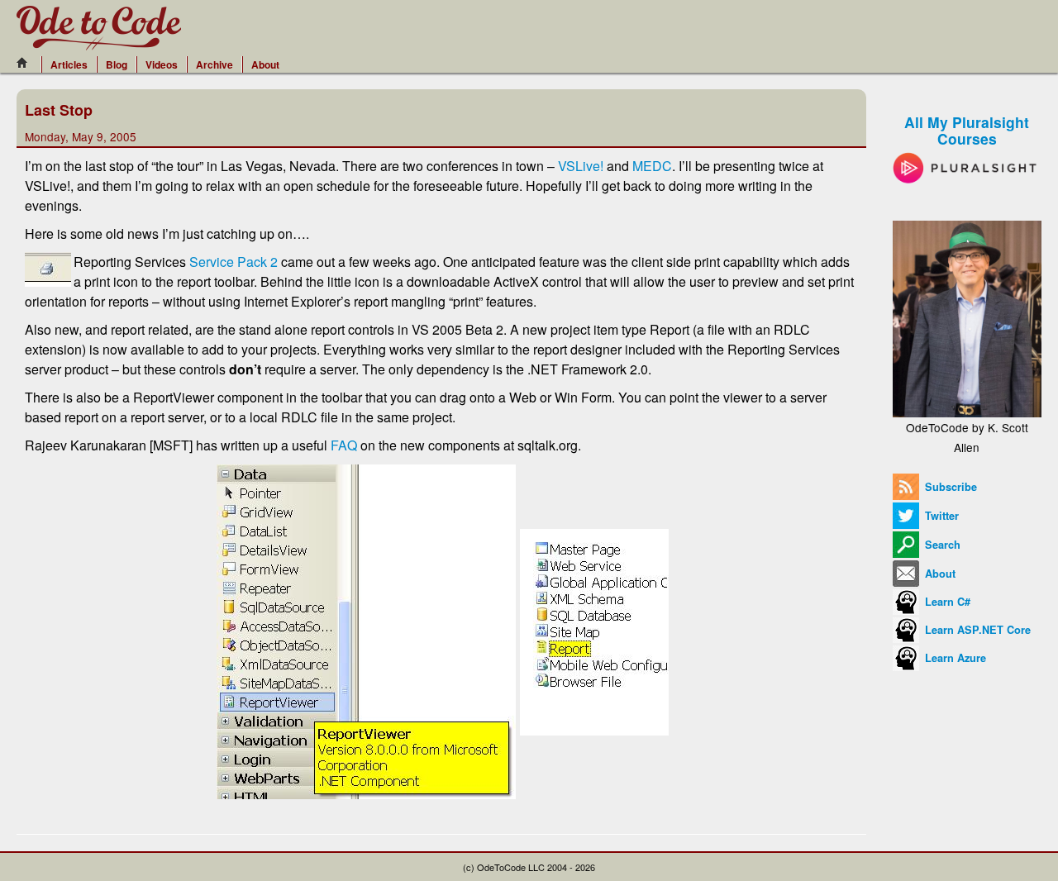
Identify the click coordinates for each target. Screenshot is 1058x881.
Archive (214, 64)
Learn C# (946, 601)
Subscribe (949, 486)
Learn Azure (954, 657)
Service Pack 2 (233, 261)
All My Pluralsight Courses (966, 130)
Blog (116, 64)
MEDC (652, 165)
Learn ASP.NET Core (976, 629)
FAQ (344, 445)
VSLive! (580, 165)
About (265, 64)
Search (941, 544)
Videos (161, 64)
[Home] (26, 63)
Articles (69, 64)
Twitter (940, 515)
